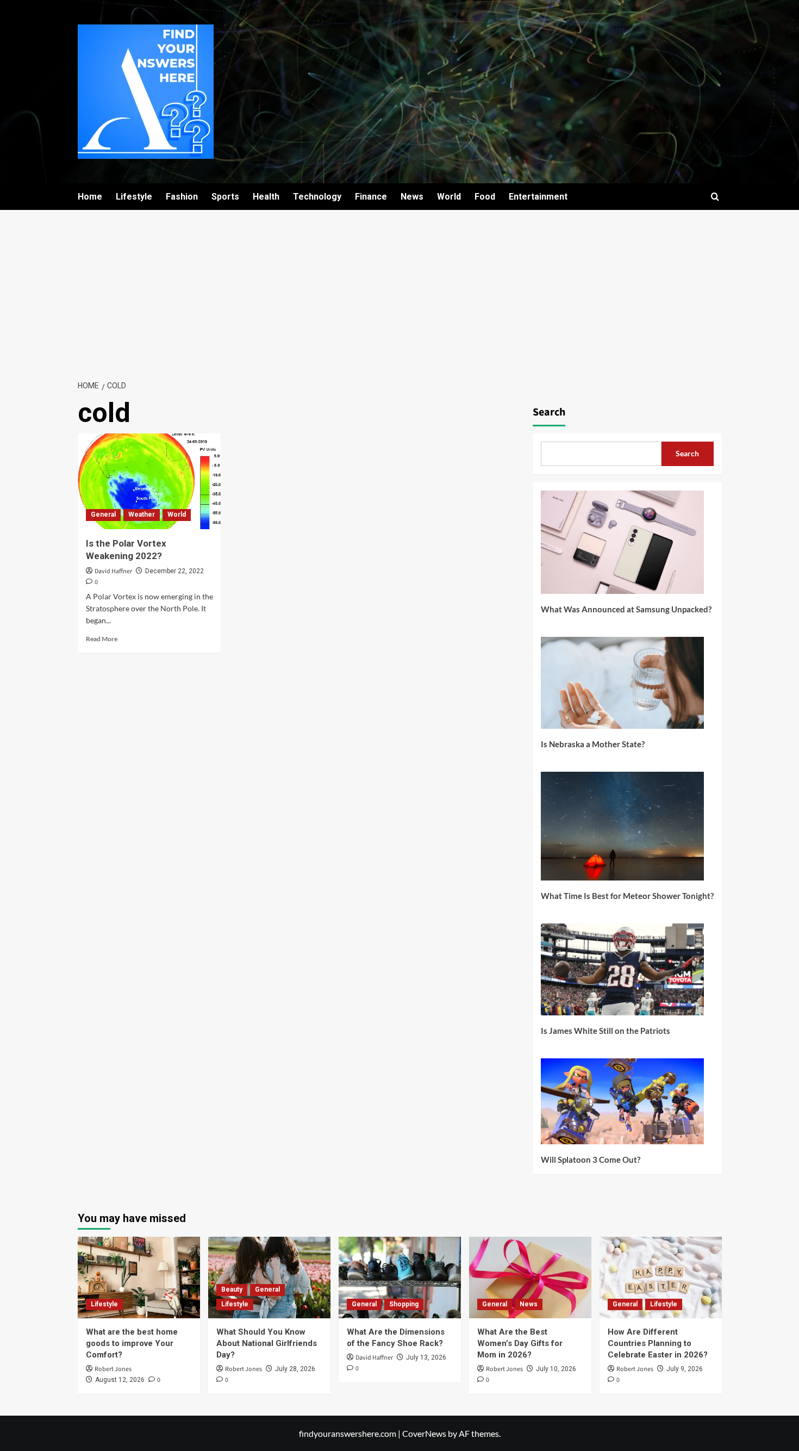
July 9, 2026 (684, 1369)
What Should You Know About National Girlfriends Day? (266, 1343)
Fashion (182, 196)
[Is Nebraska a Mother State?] (622, 687)
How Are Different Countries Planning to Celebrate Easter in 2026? (658, 1343)
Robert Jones (113, 1369)
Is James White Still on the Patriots (605, 1030)
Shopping (404, 1304)
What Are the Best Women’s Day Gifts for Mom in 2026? (520, 1343)
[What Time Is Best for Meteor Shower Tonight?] (622, 830)
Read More (101, 639)
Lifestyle (134, 196)
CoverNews (424, 1433)
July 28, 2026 (295, 1369)
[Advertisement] (399, 291)
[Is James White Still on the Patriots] (622, 973)
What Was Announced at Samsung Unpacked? (626, 609)
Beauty (231, 1289)
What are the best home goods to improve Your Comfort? (132, 1343)
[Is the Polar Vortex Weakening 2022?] (149, 481)
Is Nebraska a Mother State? (593, 744)
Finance (371, 196)
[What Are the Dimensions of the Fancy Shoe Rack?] (400, 1277)
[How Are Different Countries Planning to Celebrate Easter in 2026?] (661, 1277)
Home (90, 196)
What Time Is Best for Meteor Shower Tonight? (627, 896)
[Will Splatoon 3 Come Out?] (622, 1105)
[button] (715, 196)
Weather (141, 514)
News (412, 196)
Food (485, 196)
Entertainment (538, 196)
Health (266, 196)
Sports (225, 196)
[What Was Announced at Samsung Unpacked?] (622, 546)
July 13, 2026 (426, 1357)
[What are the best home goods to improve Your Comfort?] (139, 1277)
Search (549, 412)
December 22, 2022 (174, 571)
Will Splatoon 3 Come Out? (590, 1159)
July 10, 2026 (556, 1369)
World (449, 196)
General (103, 514)
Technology (317, 196)
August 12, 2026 (120, 1380)
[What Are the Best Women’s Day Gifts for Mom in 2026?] (530, 1277)
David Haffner (113, 571)
